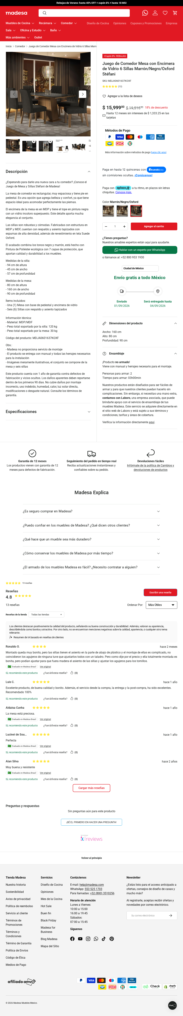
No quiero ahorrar (91, 548)
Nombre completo (76, 492)
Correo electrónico (76, 505)
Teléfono (71, 518)
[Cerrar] (118, 466)
